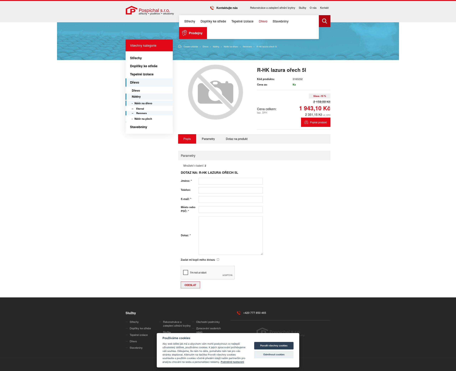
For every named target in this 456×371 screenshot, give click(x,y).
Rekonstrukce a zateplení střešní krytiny (272, 7)
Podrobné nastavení (232, 361)
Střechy (189, 21)
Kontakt (324, 7)
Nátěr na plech (143, 118)
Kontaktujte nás (227, 8)
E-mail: (186, 199)
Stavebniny (281, 21)
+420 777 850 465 (254, 313)
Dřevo (263, 21)
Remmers (247, 46)
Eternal (140, 108)
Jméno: (186, 181)
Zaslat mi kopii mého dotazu (198, 259)
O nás (313, 7)
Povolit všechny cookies (273, 345)
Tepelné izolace (242, 21)
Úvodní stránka (190, 46)
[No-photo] (215, 92)
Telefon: (186, 190)
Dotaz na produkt (236, 139)
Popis (187, 139)
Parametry (208, 139)
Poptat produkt (318, 122)
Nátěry (216, 46)
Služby (302, 7)
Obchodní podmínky (208, 322)
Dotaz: (186, 235)
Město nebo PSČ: (188, 209)
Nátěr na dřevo (231, 46)
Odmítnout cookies (273, 354)
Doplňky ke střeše (213, 21)
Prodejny (196, 33)
